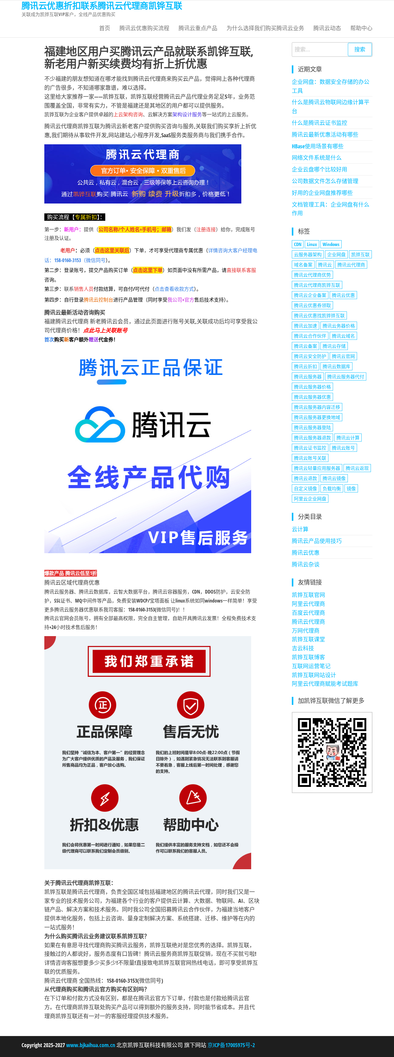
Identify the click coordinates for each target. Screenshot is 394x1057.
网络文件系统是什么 (317, 157)
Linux (312, 244)
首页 (104, 28)
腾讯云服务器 (308, 376)
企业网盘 (336, 254)
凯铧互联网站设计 (314, 675)
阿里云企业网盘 (310, 499)
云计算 (300, 529)
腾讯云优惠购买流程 (144, 28)
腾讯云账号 (343, 448)
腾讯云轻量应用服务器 (317, 468)
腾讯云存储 (334, 346)
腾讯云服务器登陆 (312, 427)
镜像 (351, 488)
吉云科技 (303, 648)
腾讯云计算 (348, 437)
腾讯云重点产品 (198, 28)
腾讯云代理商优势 (312, 275)
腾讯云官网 (343, 356)
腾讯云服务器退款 (312, 437)
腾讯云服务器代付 (345, 376)
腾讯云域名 (343, 336)
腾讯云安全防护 (310, 356)
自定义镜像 (305, 488)
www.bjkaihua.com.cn (90, 1045)
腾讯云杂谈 (306, 564)
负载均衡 (332, 488)
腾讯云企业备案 (310, 295)
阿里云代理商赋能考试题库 (325, 683)
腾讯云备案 (305, 346)
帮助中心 (361, 28)
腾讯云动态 (327, 28)
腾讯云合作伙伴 (310, 336)
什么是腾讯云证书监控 (319, 122)
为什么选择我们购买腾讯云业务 (265, 28)
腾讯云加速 (305, 326)
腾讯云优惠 (343, 295)
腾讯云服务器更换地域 (317, 417)
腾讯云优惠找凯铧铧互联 (319, 315)
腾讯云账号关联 (310, 458)
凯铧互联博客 (308, 657)
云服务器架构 (308, 254)
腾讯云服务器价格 (312, 387)
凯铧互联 (360, 254)
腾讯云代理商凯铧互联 (317, 285)
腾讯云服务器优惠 (312, 397)
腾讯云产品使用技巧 (317, 541)
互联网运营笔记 (311, 666)
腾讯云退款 (305, 478)
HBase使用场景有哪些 (318, 146)
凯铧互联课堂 (308, 639)
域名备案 (303, 264)
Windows (331, 244)
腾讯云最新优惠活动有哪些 (325, 134)
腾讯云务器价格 (339, 326)
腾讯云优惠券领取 (312, 305)
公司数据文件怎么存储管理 (325, 181)
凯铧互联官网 (308, 594)
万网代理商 (306, 630)
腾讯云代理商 (351, 264)
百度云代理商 (308, 612)
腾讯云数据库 (336, 366)
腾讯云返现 (357, 468)
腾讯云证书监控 (310, 448)
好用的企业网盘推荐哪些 (322, 192)
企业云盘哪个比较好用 (319, 169)
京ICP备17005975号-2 (230, 1045)
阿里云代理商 (308, 603)
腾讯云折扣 (305, 366)
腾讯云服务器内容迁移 (317, 407)
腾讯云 (325, 264)
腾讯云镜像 (334, 478)
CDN (297, 244)
